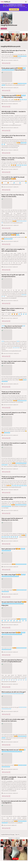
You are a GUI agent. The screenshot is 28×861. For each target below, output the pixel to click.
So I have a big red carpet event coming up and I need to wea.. (14, 362)
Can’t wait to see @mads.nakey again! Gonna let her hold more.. (13, 720)
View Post (6, 63)
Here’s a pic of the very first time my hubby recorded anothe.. (13, 195)
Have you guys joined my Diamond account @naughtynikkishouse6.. (12, 660)
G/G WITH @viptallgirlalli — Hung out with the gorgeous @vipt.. (14, 778)
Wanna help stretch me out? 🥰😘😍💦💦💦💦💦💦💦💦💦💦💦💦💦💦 (13, 750)
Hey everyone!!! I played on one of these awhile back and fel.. (14, 413)
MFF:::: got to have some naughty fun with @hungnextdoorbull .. (13, 250)
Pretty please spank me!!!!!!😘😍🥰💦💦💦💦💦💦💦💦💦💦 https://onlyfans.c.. (14, 69)
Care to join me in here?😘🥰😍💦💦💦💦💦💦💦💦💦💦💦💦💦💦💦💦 (13, 633)
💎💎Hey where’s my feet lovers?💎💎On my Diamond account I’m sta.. (13, 327)
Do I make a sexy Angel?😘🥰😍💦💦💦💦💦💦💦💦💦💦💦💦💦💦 (14, 575)
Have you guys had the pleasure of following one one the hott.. (12, 519)
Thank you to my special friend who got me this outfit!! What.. (14, 477)
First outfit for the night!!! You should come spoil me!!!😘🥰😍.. (13, 178)
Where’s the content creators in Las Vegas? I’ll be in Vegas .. (13, 309)
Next (17, 834)
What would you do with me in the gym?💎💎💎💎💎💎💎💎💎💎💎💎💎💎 (14, 692)
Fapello (5, 2)
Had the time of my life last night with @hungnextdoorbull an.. (13, 275)
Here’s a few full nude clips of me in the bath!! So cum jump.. (14, 51)
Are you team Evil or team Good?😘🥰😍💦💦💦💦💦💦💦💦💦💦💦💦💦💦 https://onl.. (14, 603)
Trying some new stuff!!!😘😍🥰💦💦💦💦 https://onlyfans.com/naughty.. (14, 96)
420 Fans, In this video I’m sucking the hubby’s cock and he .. (13, 158)
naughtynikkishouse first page (7, 834)
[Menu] (25, 1)
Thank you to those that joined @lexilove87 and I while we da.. (11, 392)
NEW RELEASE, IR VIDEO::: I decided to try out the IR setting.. (14, 112)
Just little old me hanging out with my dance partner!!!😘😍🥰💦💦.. (13, 234)
